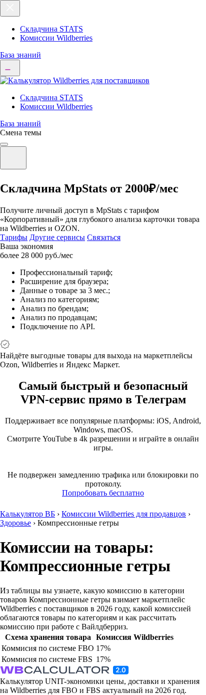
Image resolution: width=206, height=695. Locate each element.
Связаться (103, 237)
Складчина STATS (51, 29)
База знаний (20, 55)
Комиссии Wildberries (56, 38)
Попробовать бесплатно (103, 493)
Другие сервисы (57, 237)
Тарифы (14, 237)
